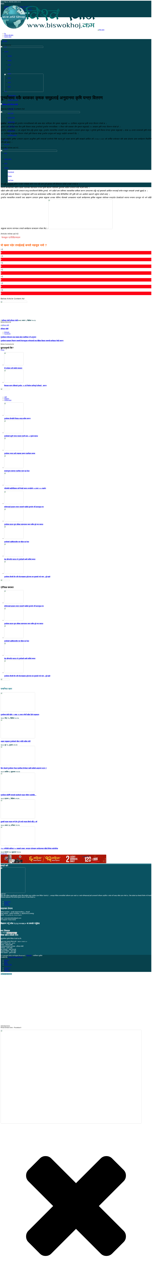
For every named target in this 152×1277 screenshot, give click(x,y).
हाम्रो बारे (6, 960)
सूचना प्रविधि (6, 144)
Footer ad (4, 854)
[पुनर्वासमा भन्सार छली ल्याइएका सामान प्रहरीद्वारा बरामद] (14, 450)
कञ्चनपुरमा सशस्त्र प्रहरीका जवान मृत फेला (16, 471)
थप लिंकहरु (4, 933)
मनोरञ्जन (6, 148)
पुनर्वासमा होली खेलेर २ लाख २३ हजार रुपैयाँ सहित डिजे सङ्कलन (20, 715)
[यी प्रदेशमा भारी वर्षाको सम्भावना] (14, 365)
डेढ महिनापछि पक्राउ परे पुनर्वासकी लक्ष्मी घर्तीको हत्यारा (19, 559)
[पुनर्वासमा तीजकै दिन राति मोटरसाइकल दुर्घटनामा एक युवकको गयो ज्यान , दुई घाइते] (14, 573)
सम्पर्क (5, 961)
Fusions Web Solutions (15, 957)
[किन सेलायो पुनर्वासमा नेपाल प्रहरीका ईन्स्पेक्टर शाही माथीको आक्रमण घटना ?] (18, 764)
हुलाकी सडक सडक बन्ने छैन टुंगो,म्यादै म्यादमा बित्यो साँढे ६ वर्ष (19, 822)
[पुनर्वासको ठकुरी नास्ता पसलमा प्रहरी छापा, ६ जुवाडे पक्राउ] (14, 432)
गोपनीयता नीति (8, 965)
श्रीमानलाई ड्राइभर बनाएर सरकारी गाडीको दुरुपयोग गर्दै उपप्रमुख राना (24, 507)
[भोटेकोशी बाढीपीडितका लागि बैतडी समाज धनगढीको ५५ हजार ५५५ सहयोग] (14, 485)
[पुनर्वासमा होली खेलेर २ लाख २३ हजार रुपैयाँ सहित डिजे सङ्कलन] (18, 711)
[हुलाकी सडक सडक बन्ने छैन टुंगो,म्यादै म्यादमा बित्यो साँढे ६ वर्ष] (18, 818)
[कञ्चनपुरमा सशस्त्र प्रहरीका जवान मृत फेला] (14, 467)
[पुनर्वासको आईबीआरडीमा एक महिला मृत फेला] (14, 538)
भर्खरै (5, 397)
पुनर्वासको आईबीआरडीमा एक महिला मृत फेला (16, 542)
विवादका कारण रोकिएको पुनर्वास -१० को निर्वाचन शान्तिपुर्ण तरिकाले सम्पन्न (25, 385)
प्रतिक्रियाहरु (7, 400)
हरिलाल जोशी (14, 104)
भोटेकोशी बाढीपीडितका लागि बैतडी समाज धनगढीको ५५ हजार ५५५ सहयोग (25, 488)
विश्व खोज (29, 955)
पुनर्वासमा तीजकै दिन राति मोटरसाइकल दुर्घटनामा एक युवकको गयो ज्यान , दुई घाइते (27, 577)
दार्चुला (9, 73)
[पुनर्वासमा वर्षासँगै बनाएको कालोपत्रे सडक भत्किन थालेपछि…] (18, 791)
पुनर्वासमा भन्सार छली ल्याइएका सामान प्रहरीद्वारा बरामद (19, 453)
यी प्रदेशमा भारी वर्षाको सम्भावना (13, 368)
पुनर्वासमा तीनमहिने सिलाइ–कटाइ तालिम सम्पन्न (17, 418)
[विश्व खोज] (52, 30)
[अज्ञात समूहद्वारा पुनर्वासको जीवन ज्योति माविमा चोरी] (18, 738)
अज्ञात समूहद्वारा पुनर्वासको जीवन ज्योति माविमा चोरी (15, 741)
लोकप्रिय (6, 398)
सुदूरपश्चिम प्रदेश (12, 135)
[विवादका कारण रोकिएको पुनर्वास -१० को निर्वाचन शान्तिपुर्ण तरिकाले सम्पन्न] (14, 382)
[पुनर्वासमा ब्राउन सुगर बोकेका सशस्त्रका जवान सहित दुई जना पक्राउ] (14, 521)
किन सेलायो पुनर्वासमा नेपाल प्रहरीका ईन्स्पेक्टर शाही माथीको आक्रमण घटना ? (24, 768)
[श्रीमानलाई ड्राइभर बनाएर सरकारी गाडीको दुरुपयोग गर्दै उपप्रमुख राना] (14, 503)
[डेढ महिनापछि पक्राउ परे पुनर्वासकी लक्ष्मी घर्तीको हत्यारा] (14, 556)
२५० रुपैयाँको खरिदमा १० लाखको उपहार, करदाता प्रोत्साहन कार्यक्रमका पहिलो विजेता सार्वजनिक (29, 848)
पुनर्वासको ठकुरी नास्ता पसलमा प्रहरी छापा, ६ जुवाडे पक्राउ (21, 436)
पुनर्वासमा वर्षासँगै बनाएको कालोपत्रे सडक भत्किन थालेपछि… (18, 795)
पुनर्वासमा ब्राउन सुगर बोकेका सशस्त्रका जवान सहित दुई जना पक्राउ (23, 524)
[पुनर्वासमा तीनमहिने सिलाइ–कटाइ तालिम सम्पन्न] (14, 415)
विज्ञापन (6, 963)
